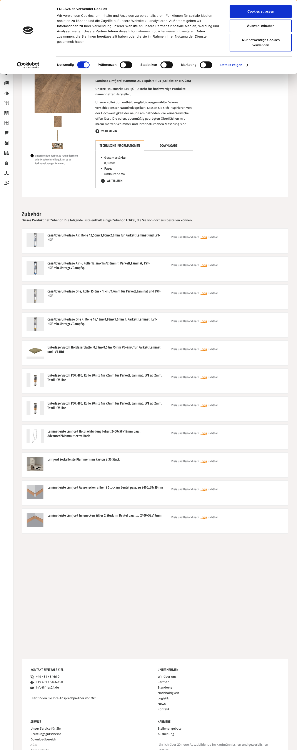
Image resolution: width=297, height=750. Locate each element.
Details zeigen (231, 65)
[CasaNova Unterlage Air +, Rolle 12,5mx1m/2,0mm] (35, 268)
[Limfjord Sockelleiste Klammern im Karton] (35, 464)
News (162, 704)
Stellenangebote (170, 729)
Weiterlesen (109, 131)
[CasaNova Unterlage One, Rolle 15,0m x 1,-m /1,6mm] (35, 296)
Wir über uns (167, 677)
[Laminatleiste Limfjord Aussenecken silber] (35, 492)
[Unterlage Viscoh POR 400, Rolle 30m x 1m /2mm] (35, 380)
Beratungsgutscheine (46, 734)
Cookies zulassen (260, 11)
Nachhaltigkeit (168, 693)
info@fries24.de (47, 688)
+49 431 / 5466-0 (48, 677)
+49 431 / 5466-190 (49, 682)
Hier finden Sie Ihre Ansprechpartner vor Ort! (63, 698)
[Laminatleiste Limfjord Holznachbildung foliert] (35, 436)
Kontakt (163, 709)
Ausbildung (166, 734)
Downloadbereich (43, 739)
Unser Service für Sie (45, 729)
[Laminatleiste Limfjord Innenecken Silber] (35, 520)
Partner (163, 682)
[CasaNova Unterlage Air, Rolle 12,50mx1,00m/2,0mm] (35, 240)
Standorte (165, 688)
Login (203, 237)
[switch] (126, 64)
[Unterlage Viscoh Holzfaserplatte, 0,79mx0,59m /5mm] (35, 352)
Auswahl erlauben (260, 26)
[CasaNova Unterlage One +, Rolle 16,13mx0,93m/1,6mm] (35, 324)
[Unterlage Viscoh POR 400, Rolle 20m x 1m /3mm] (35, 408)
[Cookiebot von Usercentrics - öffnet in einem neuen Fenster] (28, 65)
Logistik (163, 698)
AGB (33, 745)
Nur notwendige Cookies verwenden (261, 42)
